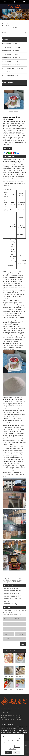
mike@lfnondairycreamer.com (8, 712)
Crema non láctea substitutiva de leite (9, 676)
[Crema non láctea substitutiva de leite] (9, 670)
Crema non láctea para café (9, 43)
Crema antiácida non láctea (9, 72)
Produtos (9, 24)
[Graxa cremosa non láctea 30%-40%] (9, 683)
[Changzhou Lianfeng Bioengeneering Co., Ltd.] (15, 6)
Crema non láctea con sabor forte (11, 64)
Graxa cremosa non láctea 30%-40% (9, 689)
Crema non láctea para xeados (9, 664)
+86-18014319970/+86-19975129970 (12, 708)
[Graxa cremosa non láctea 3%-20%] (20, 670)
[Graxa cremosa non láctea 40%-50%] (20, 683)
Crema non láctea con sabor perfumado (12, 68)
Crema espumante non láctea (10, 75)
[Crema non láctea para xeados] (9, 658)
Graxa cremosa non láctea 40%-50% (20, 689)
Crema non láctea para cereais (10, 61)
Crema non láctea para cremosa (10, 26)
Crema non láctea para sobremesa (11, 57)
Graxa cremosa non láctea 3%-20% (20, 676)
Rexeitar (8, 752)
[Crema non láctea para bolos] (20, 658)
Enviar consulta (7, 148)
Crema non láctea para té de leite (11, 47)
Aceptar (17, 752)
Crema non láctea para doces (10, 54)
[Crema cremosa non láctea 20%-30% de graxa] (14, 99)
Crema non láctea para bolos (20, 664)
